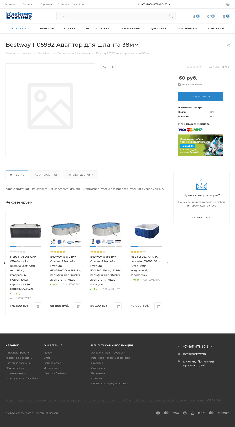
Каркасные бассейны (19, 357)
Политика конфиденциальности (111, 383)
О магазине (53, 345)
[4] (197, 67)
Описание (17, 175)
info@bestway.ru (194, 354)
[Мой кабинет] (227, 5)
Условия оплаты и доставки (108, 352)
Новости (49, 352)
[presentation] (4, 263)
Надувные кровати (17, 352)
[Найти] (171, 16)
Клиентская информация (112, 345)
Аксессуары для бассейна (22, 378)
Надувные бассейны (18, 362)
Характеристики (46, 175)
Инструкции (51, 368)
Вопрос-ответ (52, 362)
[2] (190, 67)
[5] (200, 67)
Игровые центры (16, 373)
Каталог (12, 345)
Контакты (97, 378)
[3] (194, 67)
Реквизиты (98, 373)
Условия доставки (80, 175)
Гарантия (97, 362)
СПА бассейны (15, 368)
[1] (187, 67)
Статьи (48, 357)
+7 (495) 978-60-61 (154, 4)
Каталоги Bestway (55, 373)
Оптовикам (98, 368)
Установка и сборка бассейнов (110, 357)
